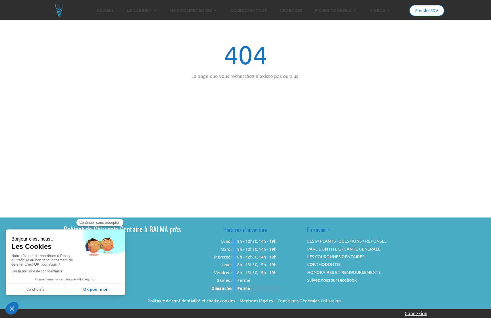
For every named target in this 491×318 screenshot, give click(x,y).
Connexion (416, 313)
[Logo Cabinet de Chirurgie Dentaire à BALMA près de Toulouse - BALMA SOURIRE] (59, 16)
